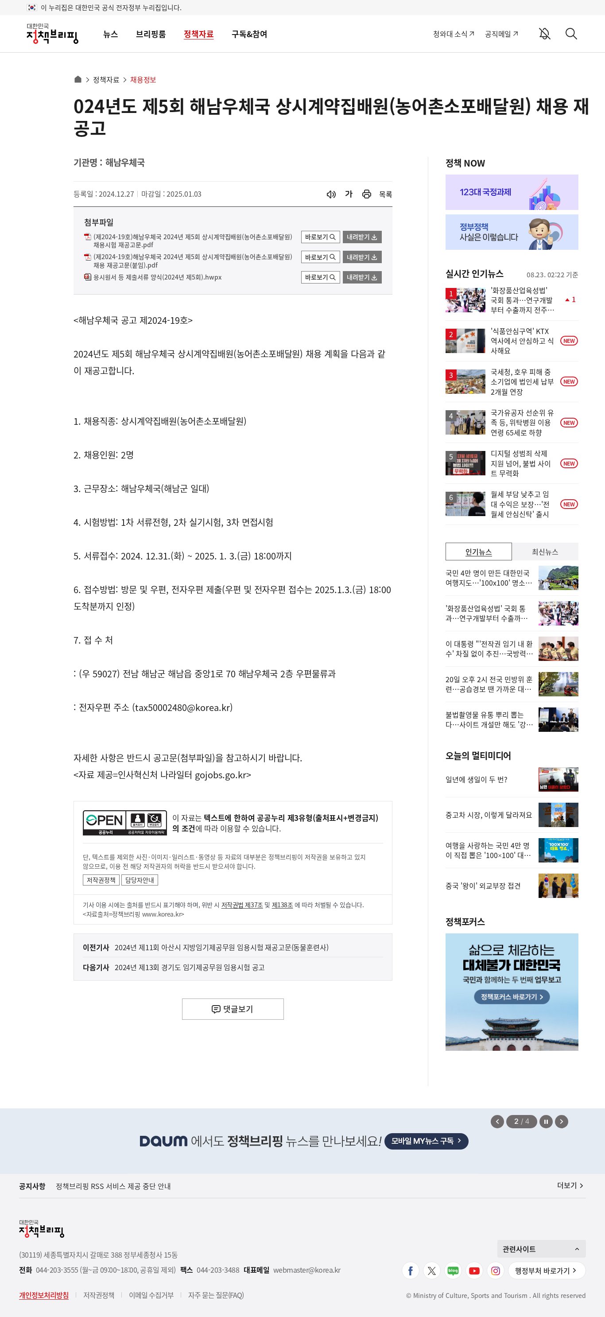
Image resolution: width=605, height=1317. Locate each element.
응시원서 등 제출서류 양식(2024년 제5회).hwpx (157, 277)
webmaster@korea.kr (307, 1270)
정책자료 (199, 34)
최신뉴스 (545, 551)
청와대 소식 (450, 33)
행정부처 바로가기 (542, 1270)
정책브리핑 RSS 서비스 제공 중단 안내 (113, 1185)
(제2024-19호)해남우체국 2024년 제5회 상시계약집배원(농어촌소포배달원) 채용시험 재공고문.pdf (192, 241)
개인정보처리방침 (44, 1294)
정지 (546, 1121)
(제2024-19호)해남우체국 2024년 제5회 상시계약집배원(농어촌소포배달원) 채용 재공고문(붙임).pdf (192, 261)
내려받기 (358, 236)
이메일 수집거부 (151, 1294)
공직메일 (498, 33)
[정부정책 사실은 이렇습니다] (512, 232)
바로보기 (316, 236)
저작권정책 (101, 879)
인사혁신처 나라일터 (155, 774)
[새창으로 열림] (366, 194)
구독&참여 (250, 34)
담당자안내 (139, 879)
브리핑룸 (151, 34)
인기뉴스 (478, 551)
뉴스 (110, 34)
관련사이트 (519, 1248)
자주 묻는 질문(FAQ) (216, 1294)
